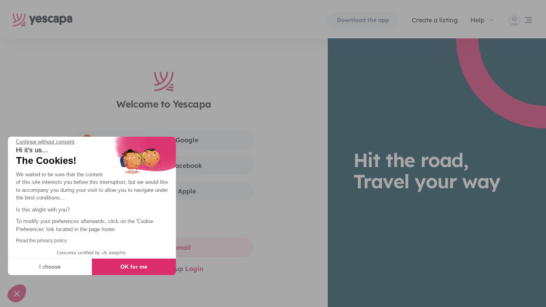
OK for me (133, 266)
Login (194, 269)
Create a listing (435, 20)
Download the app (363, 20)
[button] (16, 293)
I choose (50, 266)
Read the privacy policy (41, 240)
